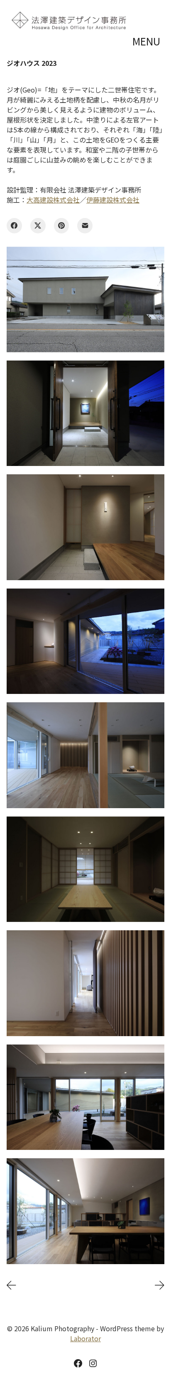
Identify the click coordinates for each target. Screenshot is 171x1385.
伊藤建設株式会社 (112, 200)
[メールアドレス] (85, 225)
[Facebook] (14, 225)
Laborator (85, 1338)
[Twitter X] (38, 225)
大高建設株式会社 (53, 200)
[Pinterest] (61, 225)
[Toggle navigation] (147, 41)
